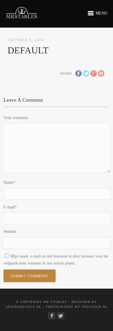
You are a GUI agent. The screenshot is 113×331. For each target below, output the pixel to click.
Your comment (15, 118)
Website (9, 231)
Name (9, 182)
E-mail (10, 207)
